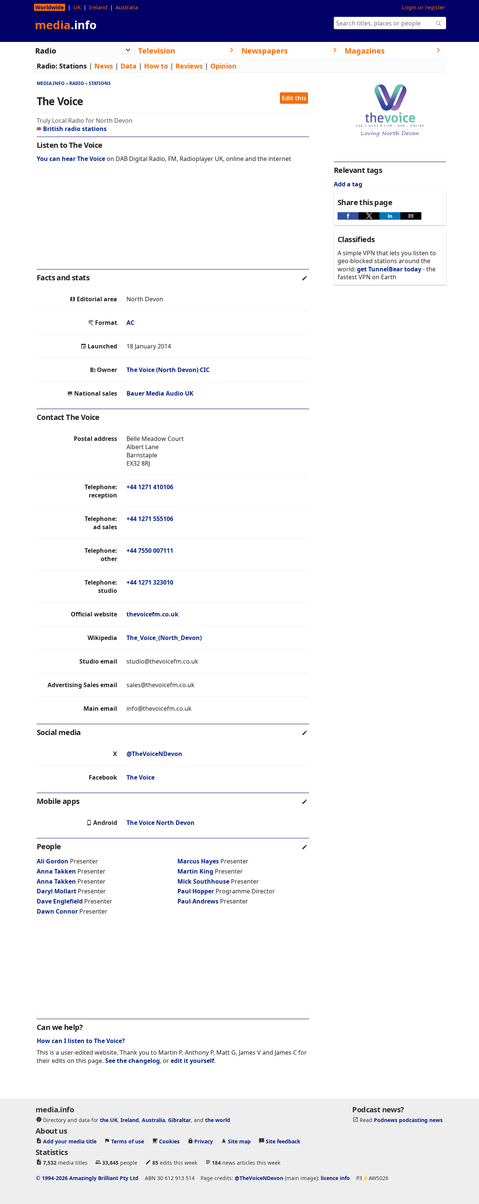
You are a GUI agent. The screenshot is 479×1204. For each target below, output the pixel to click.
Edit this (294, 98)
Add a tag (348, 184)
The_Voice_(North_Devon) (164, 638)
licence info (335, 1178)
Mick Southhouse (203, 881)
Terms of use (127, 1141)
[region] (173, 221)
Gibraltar (179, 1120)
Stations (73, 65)
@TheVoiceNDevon (154, 754)
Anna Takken (56, 871)
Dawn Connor (57, 911)
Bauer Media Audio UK (159, 393)
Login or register (423, 7)
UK (77, 7)
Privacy (203, 1141)
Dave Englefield (60, 901)
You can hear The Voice (71, 159)
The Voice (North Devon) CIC (168, 370)
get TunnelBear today (389, 269)
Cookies (169, 1141)
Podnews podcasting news (408, 1120)
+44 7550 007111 (149, 550)
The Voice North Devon (160, 823)
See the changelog (132, 1061)
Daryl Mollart (56, 891)
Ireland (98, 7)
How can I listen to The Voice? (81, 1041)
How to (156, 65)
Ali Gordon (52, 861)
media (66, 25)
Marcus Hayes (198, 861)
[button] (348, 216)
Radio (76, 83)
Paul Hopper (195, 891)
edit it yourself (192, 1061)
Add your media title (70, 1141)
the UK (109, 1120)
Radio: (47, 65)
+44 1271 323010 (149, 582)
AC (130, 322)
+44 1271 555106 (149, 519)
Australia (127, 7)
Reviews (189, 65)
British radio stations (75, 129)
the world (217, 1120)
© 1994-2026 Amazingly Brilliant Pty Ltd (87, 1178)
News (103, 65)
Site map (239, 1141)
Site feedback (283, 1141)
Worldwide (49, 7)
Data (128, 65)
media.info (51, 83)
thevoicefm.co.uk (152, 614)
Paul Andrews (198, 901)
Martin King (195, 871)
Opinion (223, 65)
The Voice (140, 777)
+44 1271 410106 (149, 487)
